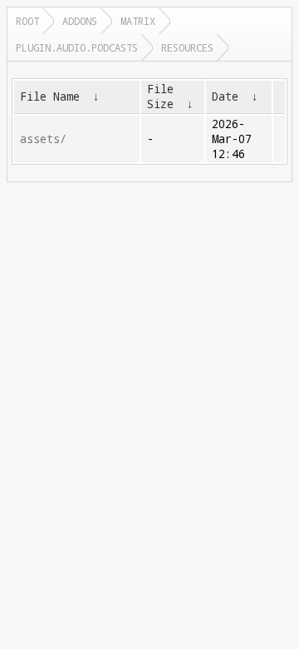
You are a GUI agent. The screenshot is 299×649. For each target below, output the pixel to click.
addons (79, 20)
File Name (50, 96)
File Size (160, 96)
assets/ (43, 138)
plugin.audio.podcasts (77, 47)
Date (225, 96)
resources (187, 47)
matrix (137, 20)
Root (27, 20)
